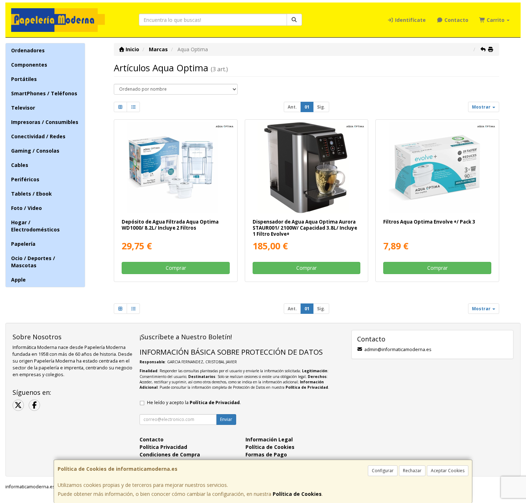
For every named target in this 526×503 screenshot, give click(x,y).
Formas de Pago (266, 454)
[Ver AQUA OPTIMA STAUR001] (306, 168)
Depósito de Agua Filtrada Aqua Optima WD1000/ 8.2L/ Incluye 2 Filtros (170, 225)
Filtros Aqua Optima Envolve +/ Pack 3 (429, 222)
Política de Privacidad (307, 387)
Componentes (29, 64)
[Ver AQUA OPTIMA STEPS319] (437, 168)
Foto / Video (26, 208)
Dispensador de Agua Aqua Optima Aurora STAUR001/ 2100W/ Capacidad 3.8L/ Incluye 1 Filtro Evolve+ (305, 228)
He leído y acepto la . (194, 402)
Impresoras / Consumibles (44, 122)
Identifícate (410, 19)
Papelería (23, 243)
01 (307, 107)
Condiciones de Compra (170, 454)
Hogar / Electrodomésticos (35, 226)
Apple (18, 279)
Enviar (226, 419)
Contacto (455, 19)
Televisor (23, 107)
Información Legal (269, 439)
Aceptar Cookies (447, 471)
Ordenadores (28, 50)
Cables (19, 165)
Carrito (495, 19)
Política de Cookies (297, 493)
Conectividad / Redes (38, 136)
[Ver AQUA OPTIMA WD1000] (175, 168)
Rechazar (412, 471)
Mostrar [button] (482, 107)
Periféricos (25, 179)
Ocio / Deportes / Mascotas (33, 262)
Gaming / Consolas (35, 150)
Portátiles (24, 79)
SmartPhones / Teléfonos (44, 93)
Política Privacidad (163, 447)
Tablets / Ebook (31, 193)
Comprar (176, 267)
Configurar (383, 471)
